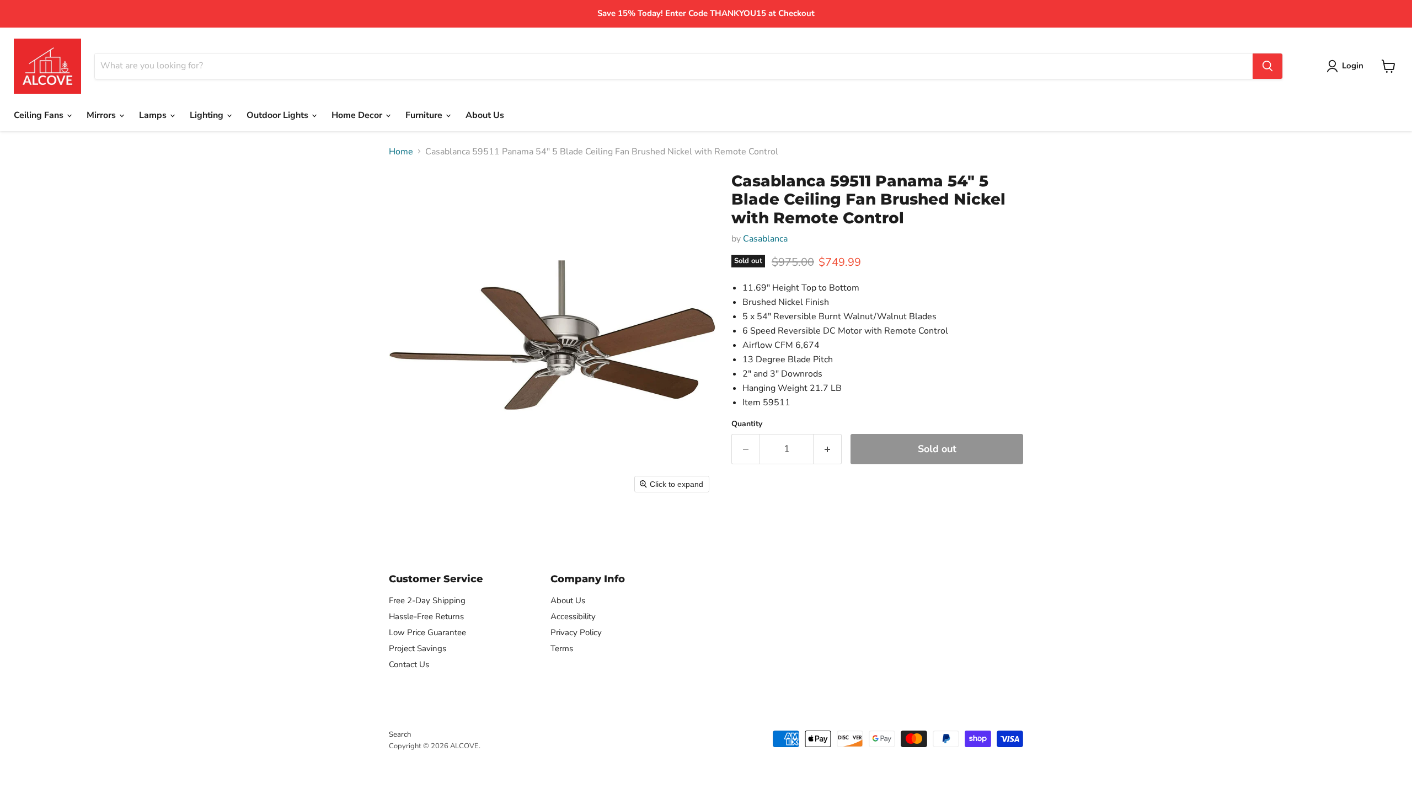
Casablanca (765, 239)
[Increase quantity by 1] (828, 449)
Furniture (425, 115)
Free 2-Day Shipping (427, 600)
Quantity (746, 424)
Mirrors (102, 115)
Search (400, 734)
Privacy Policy (576, 632)
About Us (485, 115)
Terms (561, 648)
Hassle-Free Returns (426, 616)
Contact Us (409, 664)
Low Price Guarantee (427, 632)
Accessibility (573, 616)
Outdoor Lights (279, 115)
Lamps (154, 115)
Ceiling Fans (40, 115)
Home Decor (357, 115)
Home (401, 152)
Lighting (208, 115)
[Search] (1267, 66)
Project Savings (417, 648)
